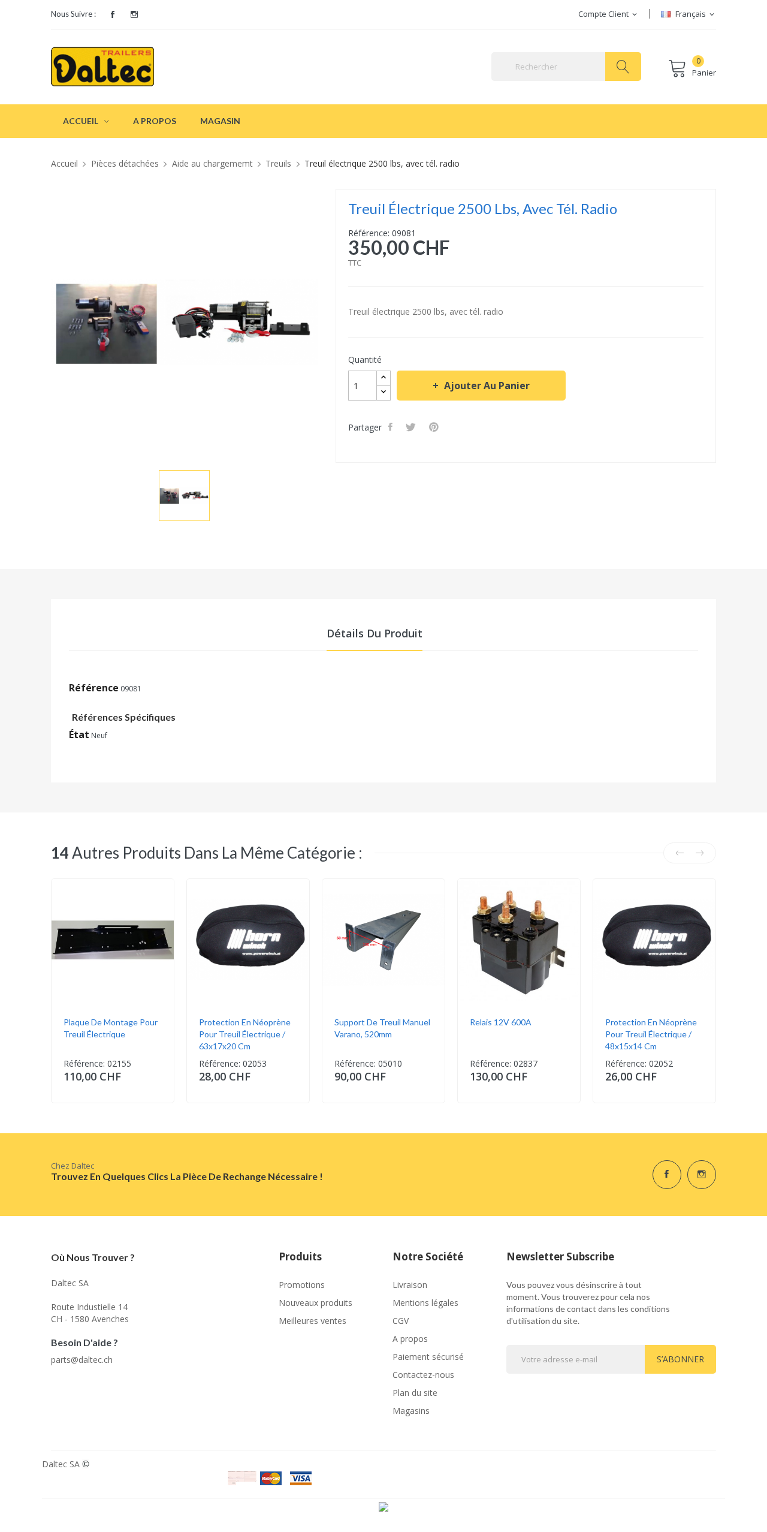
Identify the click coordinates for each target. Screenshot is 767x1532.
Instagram (134, 14)
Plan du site (414, 1392)
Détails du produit (374, 633)
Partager (391, 427)
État (79, 734)
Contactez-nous (423, 1374)
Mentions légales (425, 1302)
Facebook (112, 14)
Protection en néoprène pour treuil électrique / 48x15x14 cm (651, 1034)
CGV (400, 1320)
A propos (410, 1338)
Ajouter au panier (487, 385)
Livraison (409, 1284)
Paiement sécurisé (428, 1356)
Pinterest (435, 427)
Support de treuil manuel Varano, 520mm (382, 1028)
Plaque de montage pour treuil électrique (111, 1028)
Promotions (302, 1284)
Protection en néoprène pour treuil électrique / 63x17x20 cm (245, 1034)
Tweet (412, 427)
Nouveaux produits (315, 1302)
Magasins (411, 1410)
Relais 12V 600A (501, 1022)
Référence (94, 687)
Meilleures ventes (312, 1320)
